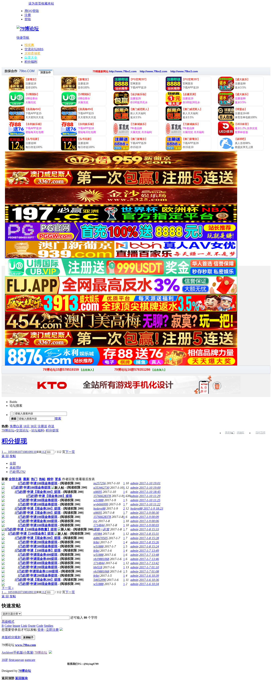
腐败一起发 (101, 529)
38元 (33, 426)
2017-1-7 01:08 (149, 571)
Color (8, 625)
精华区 (240, 432)
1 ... (4, 452)
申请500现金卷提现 (43, 546)
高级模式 (8, 621)
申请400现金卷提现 (43, 563)
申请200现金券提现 (43, 542)
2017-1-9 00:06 (149, 521)
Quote (32, 625)
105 (10, 452)
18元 (26, 426)
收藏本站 (47, 3)
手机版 (18, 652)
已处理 (23, 483)
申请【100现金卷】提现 (37, 533)
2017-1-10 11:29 (149, 496)
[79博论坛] (28, 28)
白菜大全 (30, 57)
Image (16, 625)
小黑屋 (28, 652)
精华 (50, 479)
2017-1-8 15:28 (149, 538)
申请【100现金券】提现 (44, 550)
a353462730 (101, 487)
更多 (58, 479)
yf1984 (97, 533)
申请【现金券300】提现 (44, 491)
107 (20, 452)
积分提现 (52, 430)
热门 (34, 479)
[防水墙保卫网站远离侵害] (50, 652)
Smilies (48, 625)
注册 (27, 15)
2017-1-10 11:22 (149, 504)
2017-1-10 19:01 (149, 483)
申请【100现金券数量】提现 (37, 529)
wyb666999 (100, 504)
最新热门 (230, 432)
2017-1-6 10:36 (149, 579)
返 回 (5, 456)
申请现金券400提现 (43, 554)
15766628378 (102, 496)
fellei (96, 542)
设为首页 (34, 3)
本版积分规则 (11, 637)
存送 (51, 426)
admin (134, 483)
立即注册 (52, 629)
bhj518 (97, 567)
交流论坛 (33, 49)
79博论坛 (8, 430)
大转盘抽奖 (32, 53)
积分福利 (30, 61)
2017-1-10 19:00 (149, 487)
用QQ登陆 (31, 11)
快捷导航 (23, 37)
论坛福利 (37, 430)
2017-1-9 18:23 (153, 508)
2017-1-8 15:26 (149, 542)
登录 (40, 629)
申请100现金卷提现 (43, 483)
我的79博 (260, 432)
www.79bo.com (25, 645)
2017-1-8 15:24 (149, 546)
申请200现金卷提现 (43, 567)
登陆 (27, 19)
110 (34, 452)
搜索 (58, 418)
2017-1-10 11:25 (149, 500)
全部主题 (15, 479)
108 (24, 452)
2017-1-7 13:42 (149, 563)
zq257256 (99, 483)
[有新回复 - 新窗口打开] (3, 484)
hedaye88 (99, 508)
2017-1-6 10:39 (149, 575)
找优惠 (29, 45)
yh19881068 (101, 559)
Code (39, 625)
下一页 (70, 452)
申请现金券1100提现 (43, 571)
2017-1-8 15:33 (149, 529)
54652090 (99, 579)
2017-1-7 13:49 (149, 550)
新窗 (5, 479)
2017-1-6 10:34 (149, 584)
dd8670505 (100, 538)
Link (24, 625)
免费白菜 (16, 426)
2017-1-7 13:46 (149, 559)
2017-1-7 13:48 (149, 554)
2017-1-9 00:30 (149, 512)
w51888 (98, 500)
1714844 (99, 525)
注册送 (42, 426)
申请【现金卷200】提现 (55, 496)
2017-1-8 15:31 (149, 533)
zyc (95, 521)
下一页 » (8, 588)
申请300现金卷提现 (43, 500)
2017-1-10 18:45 (149, 491)
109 (29, 452)
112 (43, 452)
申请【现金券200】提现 (44, 508)
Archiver (7, 652)
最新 (26, 479)
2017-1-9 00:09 (149, 517)
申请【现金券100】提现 (44, 512)
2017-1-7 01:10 (149, 567)
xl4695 (97, 491)
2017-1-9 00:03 (149, 525)
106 (15, 452)
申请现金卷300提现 (43, 521)
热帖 (42, 479)
